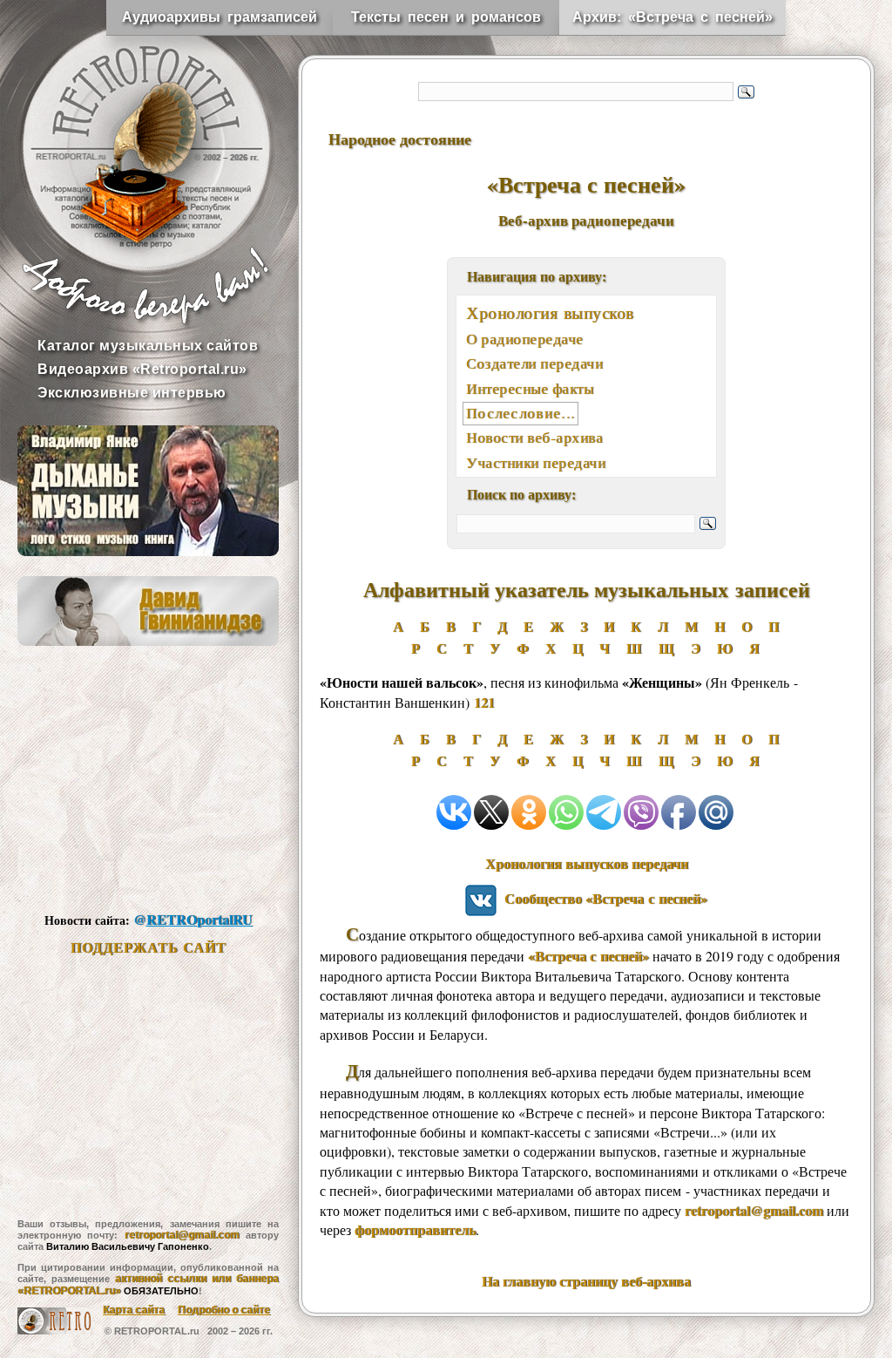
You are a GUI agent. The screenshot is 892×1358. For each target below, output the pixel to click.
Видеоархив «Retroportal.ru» (142, 369)
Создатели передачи (534, 363)
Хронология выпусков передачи (586, 863)
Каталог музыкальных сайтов (147, 345)
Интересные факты (529, 388)
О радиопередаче (525, 339)
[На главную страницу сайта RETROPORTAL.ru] (130, 130)
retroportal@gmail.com (182, 1235)
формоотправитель (415, 1229)
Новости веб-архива (534, 437)
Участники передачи (535, 462)
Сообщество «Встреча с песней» (602, 898)
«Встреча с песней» (588, 956)
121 (484, 702)
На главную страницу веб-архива (586, 1281)
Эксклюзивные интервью (131, 392)
